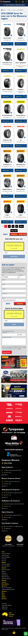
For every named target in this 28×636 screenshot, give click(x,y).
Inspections (4, 573)
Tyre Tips (4, 560)
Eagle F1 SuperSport (7, 89)
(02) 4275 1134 (7, 495)
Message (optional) (6, 337)
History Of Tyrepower (7, 587)
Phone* (4, 284)
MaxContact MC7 (20, 164)
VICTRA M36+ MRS (7, 140)
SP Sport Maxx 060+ (7, 115)
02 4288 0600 (7, 528)
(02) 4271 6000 (7, 517)
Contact (4, 582)
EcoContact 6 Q (7, 164)
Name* (4, 280)
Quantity (21, 275)
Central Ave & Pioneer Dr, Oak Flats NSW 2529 (14, 504)
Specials (4, 580)
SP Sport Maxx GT (20, 115)
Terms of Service (14, 348)
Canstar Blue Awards (6, 605)
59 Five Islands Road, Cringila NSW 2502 (13, 492)
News (3, 595)
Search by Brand (5, 557)
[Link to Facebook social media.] (14, 633)
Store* (3, 298)
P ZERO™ (7, 215)
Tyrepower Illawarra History (8, 589)
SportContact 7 (21, 189)
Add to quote (6, 43)
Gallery (4, 597)
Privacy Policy (5, 348)
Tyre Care (4, 559)
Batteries (4, 571)
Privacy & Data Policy (10, 628)
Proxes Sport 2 (7, 38)
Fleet (3, 593)
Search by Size (5, 555)
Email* (3, 289)
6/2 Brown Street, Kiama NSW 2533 (12, 481)
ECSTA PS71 (20, 38)
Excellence (20, 89)
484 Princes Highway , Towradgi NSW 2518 (13, 526)
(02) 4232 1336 (7, 483)
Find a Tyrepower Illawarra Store (15, 5)
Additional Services (6, 578)
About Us (4, 586)
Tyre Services (5, 575)
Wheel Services (5, 576)
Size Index (4, 603)
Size (3, 275)
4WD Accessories (6, 569)
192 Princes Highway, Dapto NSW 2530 (12, 470)
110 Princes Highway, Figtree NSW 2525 (12, 515)
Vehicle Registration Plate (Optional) (8, 332)
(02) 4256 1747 (7, 506)
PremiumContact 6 (7, 189)
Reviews (4, 598)
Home (3, 10)
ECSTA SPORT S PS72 (7, 62)
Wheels (4, 562)
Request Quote (6, 352)
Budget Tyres (5, 607)
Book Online (5, 584)
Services (4, 568)
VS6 (21, 140)
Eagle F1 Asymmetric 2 (20, 63)
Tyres (3, 551)
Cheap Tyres (4, 609)
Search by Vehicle (6, 553)
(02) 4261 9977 (7, 472)
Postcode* (4, 293)
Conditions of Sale (18, 628)
